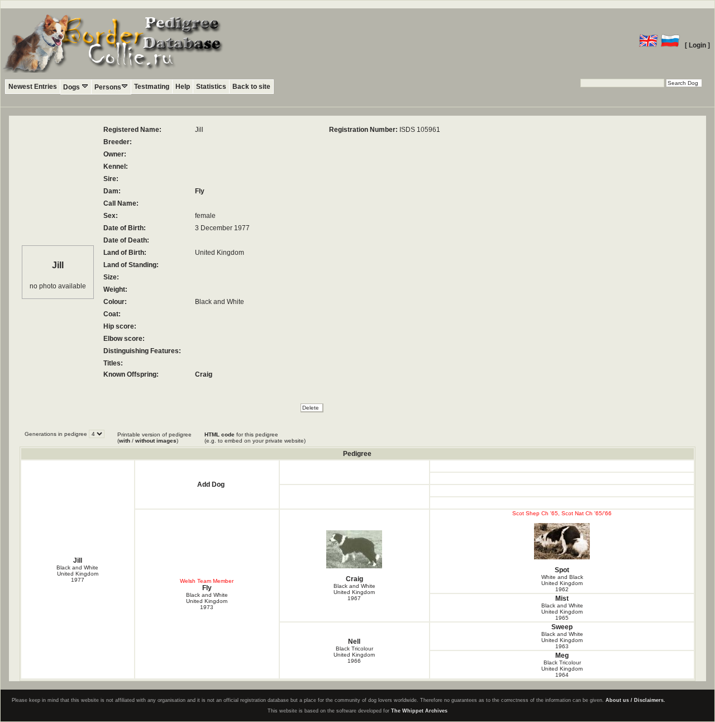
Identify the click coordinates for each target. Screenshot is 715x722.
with (124, 441)
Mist (562, 598)
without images (156, 441)
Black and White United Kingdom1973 (207, 601)
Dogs (72, 87)
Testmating (151, 87)
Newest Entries (32, 87)
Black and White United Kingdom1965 (562, 611)
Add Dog (211, 484)
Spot (562, 570)
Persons (107, 87)
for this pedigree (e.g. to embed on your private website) (255, 437)
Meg (562, 655)
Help (182, 87)
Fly (199, 191)
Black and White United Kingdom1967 (354, 592)
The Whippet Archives (419, 711)
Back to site (251, 87)
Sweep (562, 627)
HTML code (219, 434)
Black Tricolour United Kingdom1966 (354, 654)
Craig (203, 374)
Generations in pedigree (57, 434)
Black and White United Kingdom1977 (77, 573)
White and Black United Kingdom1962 (562, 583)
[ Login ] (697, 45)
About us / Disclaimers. (635, 700)
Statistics (211, 87)
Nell (354, 641)
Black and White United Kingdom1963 (562, 640)
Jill (77, 560)
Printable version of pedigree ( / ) (154, 437)
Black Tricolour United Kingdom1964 (562, 668)
